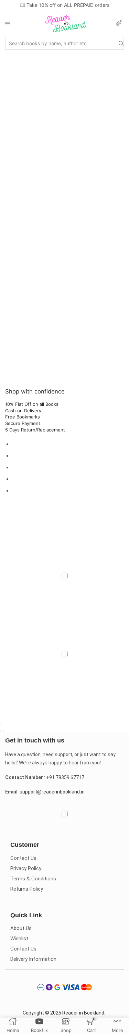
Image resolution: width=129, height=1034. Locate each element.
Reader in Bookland (83, 1013)
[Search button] (121, 43)
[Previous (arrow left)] (0, 731)
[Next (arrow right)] (3, 731)
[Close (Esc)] (0, 724)
